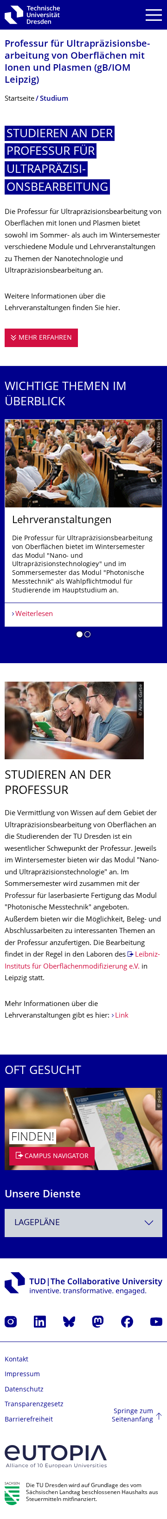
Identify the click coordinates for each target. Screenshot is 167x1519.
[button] (80, 636)
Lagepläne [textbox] (37, 1223)
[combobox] (83, 1223)
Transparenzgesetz (34, 1405)
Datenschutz (24, 1390)
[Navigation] (153, 15)
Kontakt (16, 1360)
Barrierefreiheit (29, 1420)
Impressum (22, 1375)
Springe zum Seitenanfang (132, 1416)
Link (121, 1016)
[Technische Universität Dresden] (32, 15)
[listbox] (83, 532)
